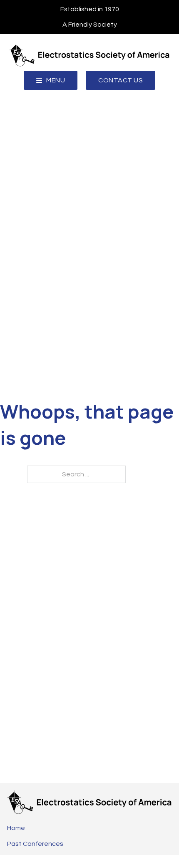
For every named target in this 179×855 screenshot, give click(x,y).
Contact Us (120, 80)
